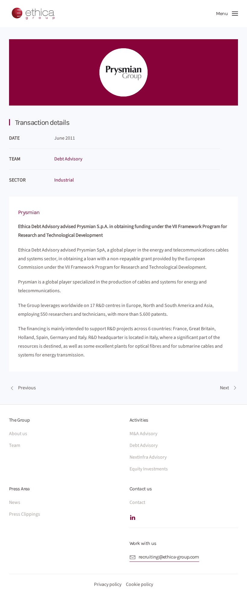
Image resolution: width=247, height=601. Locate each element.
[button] (227, 13)
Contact (137, 502)
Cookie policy (139, 584)
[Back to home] (33, 13)
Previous (27, 387)
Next (224, 387)
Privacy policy (107, 584)
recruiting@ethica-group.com (169, 557)
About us (18, 433)
